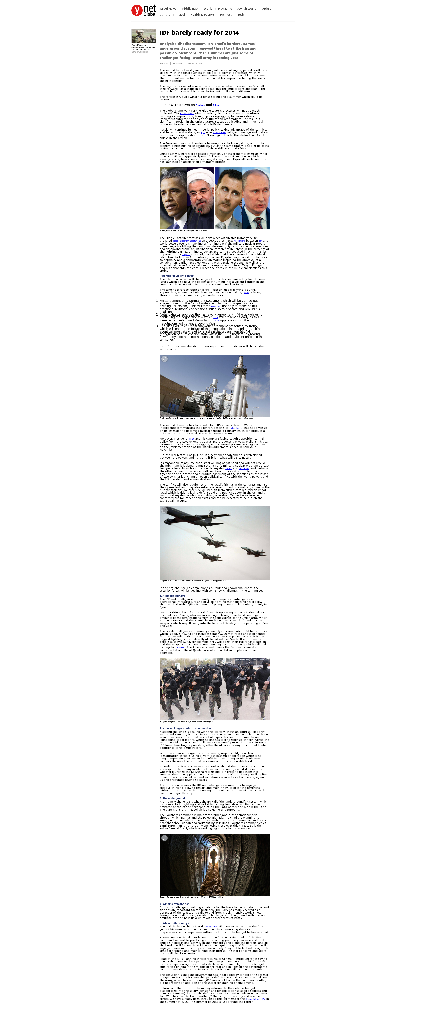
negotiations (239, 241)
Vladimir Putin (219, 132)
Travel (180, 14)
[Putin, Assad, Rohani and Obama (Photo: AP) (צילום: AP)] (215, 198)
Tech (240, 14)
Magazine (225, 8)
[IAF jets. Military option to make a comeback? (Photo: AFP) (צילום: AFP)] (215, 543)
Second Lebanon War (255, 999)
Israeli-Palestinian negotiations (187, 241)
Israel (246, 292)
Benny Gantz (211, 927)
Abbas (216, 321)
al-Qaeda (186, 254)
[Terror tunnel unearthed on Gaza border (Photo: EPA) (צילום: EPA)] (215, 865)
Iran (260, 241)
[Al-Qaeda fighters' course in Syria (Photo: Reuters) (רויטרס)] (215, 689)
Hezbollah (180, 647)
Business (225, 14)
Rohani (191, 439)
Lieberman (244, 468)
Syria (203, 132)
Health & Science (202, 14)
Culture (165, 14)
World (208, 8)
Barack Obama (187, 113)
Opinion (267, 8)
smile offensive (236, 428)
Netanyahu (216, 306)
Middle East (190, 8)
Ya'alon (228, 468)
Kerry (215, 317)
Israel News (168, 8)
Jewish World (246, 8)
